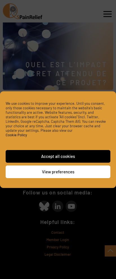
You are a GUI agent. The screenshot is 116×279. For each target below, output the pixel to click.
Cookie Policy (16, 135)
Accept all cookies (58, 156)
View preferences (58, 171)
